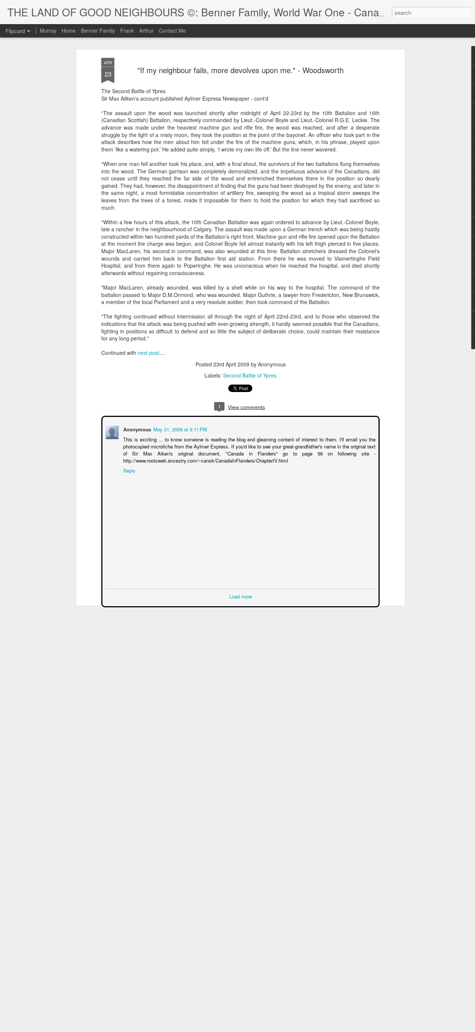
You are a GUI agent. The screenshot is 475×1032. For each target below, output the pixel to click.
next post (147, 352)
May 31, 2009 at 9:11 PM (179, 428)
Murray (48, 30)
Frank (127, 30)
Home (69, 30)
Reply (128, 469)
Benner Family (98, 30)
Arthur (146, 30)
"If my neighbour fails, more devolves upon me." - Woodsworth (240, 70)
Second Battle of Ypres (249, 375)
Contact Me (172, 30)
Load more (240, 595)
